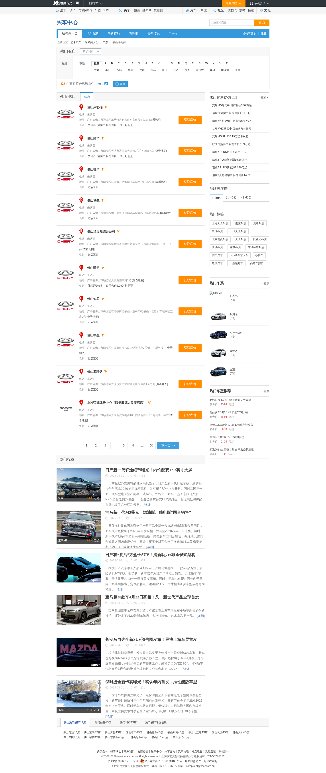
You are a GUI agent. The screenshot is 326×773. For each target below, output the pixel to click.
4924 (142, 560)
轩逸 (61, 498)
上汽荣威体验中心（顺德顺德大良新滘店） (116, 402)
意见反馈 (210, 751)
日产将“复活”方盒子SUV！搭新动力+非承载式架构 (150, 555)
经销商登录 (249, 33)
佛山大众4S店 (241, 732)
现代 (142, 70)
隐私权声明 (210, 761)
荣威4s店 (235, 247)
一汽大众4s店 (238, 231)
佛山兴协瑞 (95, 107)
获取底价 (190, 119)
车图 (97, 10)
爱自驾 (232, 10)
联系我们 (129, 751)
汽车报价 (92, 33)
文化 (267, 10)
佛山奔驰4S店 (113, 732)
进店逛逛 (93, 187)
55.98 (224, 416)
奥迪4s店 (258, 223)
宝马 (153, 70)
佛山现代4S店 (180, 737)
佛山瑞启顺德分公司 (101, 231)
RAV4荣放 (236, 332)
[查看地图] (155, 119)
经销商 (147, 10)
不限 (82, 63)
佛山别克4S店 (175, 732)
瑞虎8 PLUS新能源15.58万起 (229, 159)
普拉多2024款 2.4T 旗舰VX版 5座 (229, 412)
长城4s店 (217, 247)
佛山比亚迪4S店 (198, 732)
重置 (122, 84)
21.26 (224, 441)
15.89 (224, 404)
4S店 (87, 96)
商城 (203, 10)
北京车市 (93, 3)
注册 (263, 33)
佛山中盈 (93, 335)
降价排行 (114, 33)
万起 (93, 498)
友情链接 (142, 751)
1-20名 (216, 198)
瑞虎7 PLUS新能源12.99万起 (229, 167)
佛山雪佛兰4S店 (114, 737)
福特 (119, 70)
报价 (137, 10)
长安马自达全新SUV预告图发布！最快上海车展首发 (151, 639)
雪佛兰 (200, 70)
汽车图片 (170, 751)
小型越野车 (236, 263)
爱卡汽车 (76, 42)
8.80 (223, 454)
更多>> (265, 97)
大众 (96, 70)
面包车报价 (256, 263)
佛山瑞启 (93, 267)
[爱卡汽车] (66, 3)
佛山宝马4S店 (92, 732)
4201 (142, 687)
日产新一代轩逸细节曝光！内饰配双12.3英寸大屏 (148, 470)
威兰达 (234, 351)
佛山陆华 (93, 138)
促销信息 (153, 33)
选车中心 (156, 751)
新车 (73, 10)
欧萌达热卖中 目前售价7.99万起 (231, 144)
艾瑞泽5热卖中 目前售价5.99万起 (107, 125)
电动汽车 (217, 263)
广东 (105, 42)
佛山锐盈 (93, 299)
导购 (82, 10)
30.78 (224, 429)
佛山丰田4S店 (71, 737)
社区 (221, 10)
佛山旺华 (93, 169)
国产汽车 (217, 255)
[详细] (147, 504)
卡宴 (61, 710)
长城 (237, 70)
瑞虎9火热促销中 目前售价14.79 (231, 175)
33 (151, 445)
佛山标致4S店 (155, 732)
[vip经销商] (105, 107)
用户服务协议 (193, 761)
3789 (142, 602)
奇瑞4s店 (217, 231)
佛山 (101, 83)
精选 (251, 10)
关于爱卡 (102, 751)
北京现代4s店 (220, 239)
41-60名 (246, 197)
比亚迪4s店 (260, 239)
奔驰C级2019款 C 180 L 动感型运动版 (231, 424)
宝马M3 (62, 540)
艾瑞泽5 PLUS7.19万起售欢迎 (230, 136)
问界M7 (234, 295)
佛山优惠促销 (220, 97)
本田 (164, 70)
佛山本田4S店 (134, 732)
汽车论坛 (183, 751)
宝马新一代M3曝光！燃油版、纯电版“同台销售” (148, 512)
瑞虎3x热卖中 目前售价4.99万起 (231, 113)
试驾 (89, 10)
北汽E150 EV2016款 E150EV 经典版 (230, 399)
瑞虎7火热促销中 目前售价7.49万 (232, 120)
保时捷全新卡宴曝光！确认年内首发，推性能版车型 (151, 682)
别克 (187, 70)
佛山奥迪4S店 (71, 732)
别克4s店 (240, 223)
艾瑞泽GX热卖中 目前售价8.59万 (231, 128)
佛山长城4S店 (220, 732)
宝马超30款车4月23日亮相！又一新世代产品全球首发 (152, 597)
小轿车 (259, 255)
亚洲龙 (234, 314)
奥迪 (130, 70)
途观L (233, 369)
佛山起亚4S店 (139, 737)
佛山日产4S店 (159, 737)
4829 (142, 645)
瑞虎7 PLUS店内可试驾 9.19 (229, 151)
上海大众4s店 (220, 223)
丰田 (108, 70)
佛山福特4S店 (92, 737)
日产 (176, 70)
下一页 (168, 445)
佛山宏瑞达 (95, 371)
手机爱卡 (224, 751)
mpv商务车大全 (239, 255)
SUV (106, 10)
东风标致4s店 (256, 247)
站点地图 (197, 751)
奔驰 (212, 70)
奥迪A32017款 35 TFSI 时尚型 (227, 437)
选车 (63, 10)
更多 (266, 283)
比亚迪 (225, 70)
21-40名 (231, 197)
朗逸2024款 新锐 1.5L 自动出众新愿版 (232, 449)
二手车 (173, 33)
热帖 (242, 10)
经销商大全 (70, 33)
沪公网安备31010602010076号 (163, 761)
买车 (127, 10)
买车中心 (67, 22)
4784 (142, 475)
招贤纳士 (115, 751)
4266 (142, 518)
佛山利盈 (93, 200)
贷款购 (158, 10)
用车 (193, 10)
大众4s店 (240, 239)
